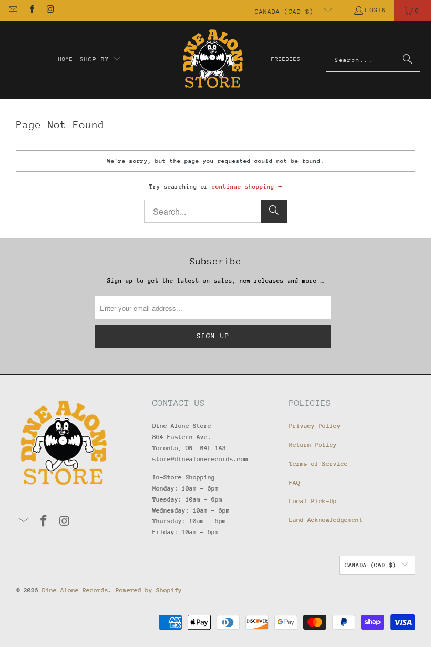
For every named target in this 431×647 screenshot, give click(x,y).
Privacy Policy (315, 426)
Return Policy (313, 444)
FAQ (294, 482)
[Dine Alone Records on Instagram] (50, 10)
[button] (101, 59)
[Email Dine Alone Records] (12, 10)
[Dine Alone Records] (212, 60)
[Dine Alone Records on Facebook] (31, 10)
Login (375, 10)
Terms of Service (318, 463)
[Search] (407, 60)
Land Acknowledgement (326, 520)
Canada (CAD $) (286, 11)
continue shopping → (247, 186)
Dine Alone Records (75, 590)
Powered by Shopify (149, 590)
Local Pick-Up (313, 501)
